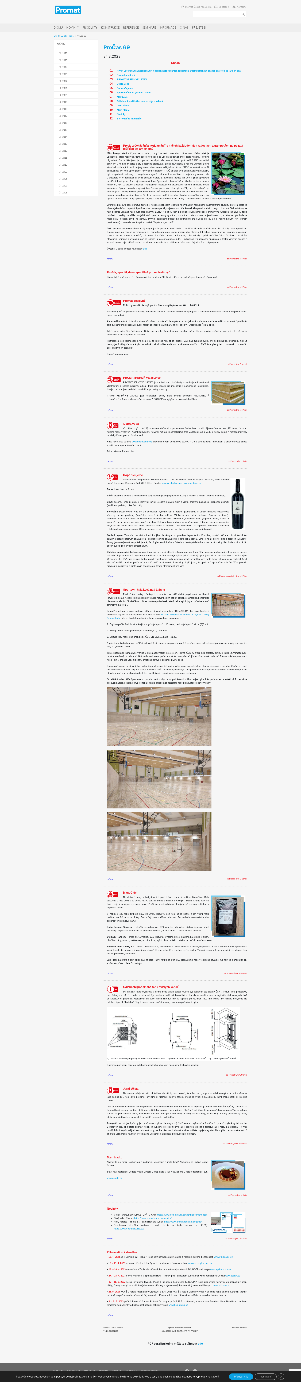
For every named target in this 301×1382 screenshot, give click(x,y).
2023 (64, 74)
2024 (64, 67)
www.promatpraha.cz (239, 1328)
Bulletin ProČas (68, 36)
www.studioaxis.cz (223, 1257)
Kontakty (241, 7)
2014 (64, 137)
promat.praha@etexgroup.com (180, 1328)
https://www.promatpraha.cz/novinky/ (153, 1218)
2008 (64, 178)
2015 (64, 130)
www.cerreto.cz (114, 1178)
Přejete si (199, 27)
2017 (64, 116)
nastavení (213, 1376)
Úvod (56, 36)
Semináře (149, 27)
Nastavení (265, 1376)
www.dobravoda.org (142, 441)
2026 (64, 53)
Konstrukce (110, 27)
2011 (64, 158)
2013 (64, 144)
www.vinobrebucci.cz (172, 483)
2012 (64, 151)
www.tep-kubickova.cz (221, 1269)
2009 (64, 171)
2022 (64, 81)
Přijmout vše (241, 1376)
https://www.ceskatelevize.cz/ (129, 1228)
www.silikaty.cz (221, 1285)
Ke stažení (224, 7)
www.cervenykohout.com (200, 1263)
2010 (64, 164)
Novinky (72, 27)
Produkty (90, 27)
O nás (184, 27)
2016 (64, 123)
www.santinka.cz (192, 483)
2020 (64, 95)
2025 (64, 60)
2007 (64, 185)
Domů (58, 27)
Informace (168, 27)
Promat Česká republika (198, 7)
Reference (131, 27)
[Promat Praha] (68, 9)
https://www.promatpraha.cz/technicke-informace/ (182, 1214)
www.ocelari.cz (232, 1275)
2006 (64, 192)
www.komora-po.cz (178, 1305)
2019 (64, 102)
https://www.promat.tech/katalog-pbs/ (183, 1221)
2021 (64, 88)
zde (145, 248)
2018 (64, 109)
